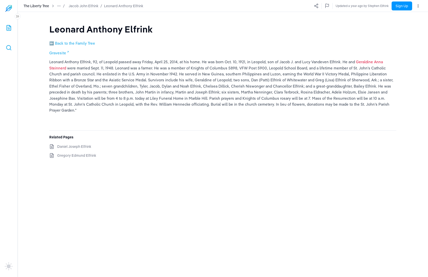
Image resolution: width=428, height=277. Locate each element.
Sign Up (402, 6)
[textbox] (101, 29)
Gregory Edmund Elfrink (76, 155)
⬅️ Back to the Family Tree (72, 43)
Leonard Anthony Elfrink (123, 6)
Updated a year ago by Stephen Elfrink (362, 6)
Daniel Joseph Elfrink (74, 146)
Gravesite (57, 53)
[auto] (9, 266)
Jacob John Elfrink (83, 6)
